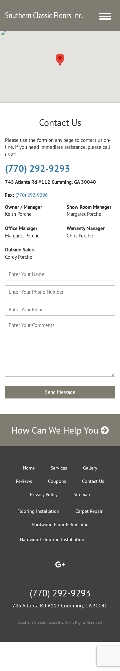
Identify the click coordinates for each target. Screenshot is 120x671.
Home (29, 468)
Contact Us (93, 481)
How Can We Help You (56, 430)
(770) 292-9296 (31, 195)
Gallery (90, 468)
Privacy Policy (44, 495)
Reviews (24, 481)
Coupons (57, 481)
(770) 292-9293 (37, 168)
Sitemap (82, 495)
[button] (60, 60)
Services (59, 468)
